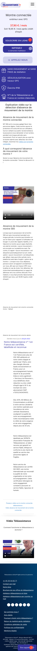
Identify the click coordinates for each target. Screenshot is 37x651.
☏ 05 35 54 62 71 (10, 581)
